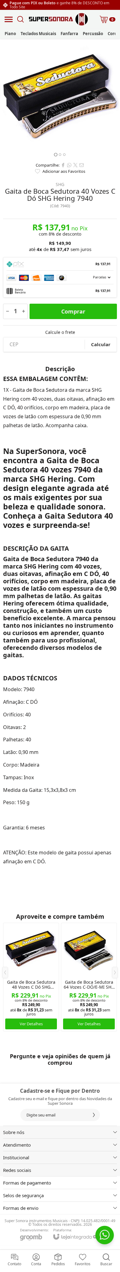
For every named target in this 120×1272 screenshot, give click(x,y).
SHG (60, 184)
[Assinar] (94, 1115)
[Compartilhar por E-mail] (81, 165)
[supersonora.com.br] (58, 19)
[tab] (55, 154)
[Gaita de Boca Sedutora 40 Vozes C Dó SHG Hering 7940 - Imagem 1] (60, 99)
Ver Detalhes (31, 1024)
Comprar (73, 311)
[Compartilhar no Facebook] (63, 165)
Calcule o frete (60, 332)
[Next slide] (113, 99)
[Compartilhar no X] (75, 165)
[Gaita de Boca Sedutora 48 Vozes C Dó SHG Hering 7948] (31, 977)
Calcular (100, 344)
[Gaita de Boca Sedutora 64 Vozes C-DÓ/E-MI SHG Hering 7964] (89, 977)
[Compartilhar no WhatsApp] (69, 165)
